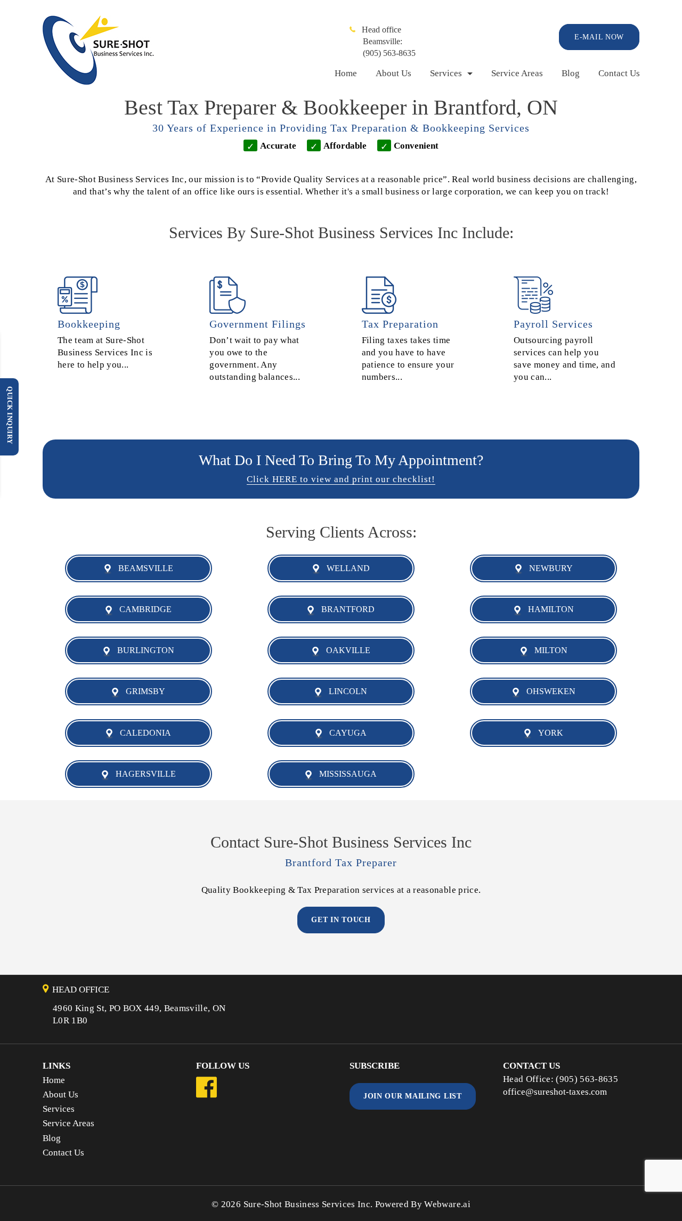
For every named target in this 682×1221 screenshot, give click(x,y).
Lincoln (344, 691)
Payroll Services (553, 324)
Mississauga (345, 773)
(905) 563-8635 (389, 53)
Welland (345, 568)
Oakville (345, 650)
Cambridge (142, 609)
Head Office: (529, 1079)
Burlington (142, 650)
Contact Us (619, 73)
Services (446, 73)
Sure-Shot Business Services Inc (307, 1204)
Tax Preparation (400, 324)
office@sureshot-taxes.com (555, 1092)
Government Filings (257, 324)
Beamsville (142, 568)
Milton (547, 650)
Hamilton (548, 609)
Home (346, 73)
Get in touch (340, 920)
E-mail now (599, 37)
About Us (393, 73)
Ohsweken (547, 691)
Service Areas (517, 73)
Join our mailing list (412, 1096)
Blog (571, 73)
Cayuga (345, 732)
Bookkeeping (89, 324)
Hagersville (142, 773)
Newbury (548, 568)
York (547, 732)
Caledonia (142, 732)
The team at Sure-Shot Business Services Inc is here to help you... (105, 352)
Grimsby (142, 691)
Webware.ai (447, 1204)
